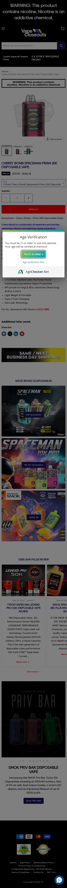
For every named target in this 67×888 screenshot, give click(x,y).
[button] (59, 880)
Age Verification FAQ (33, 262)
